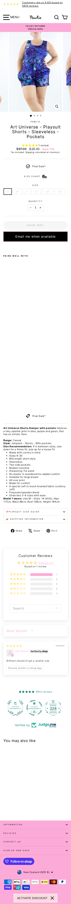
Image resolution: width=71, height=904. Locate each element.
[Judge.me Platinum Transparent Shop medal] (16, 708)
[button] (30, 145)
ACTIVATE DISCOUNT (32, 898)
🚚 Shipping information (25, 519)
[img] (14, 645)
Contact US (12, 842)
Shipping (29, 152)
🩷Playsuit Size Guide (22, 512)
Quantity (36, 201)
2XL (48, 191)
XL (36, 191)
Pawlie (35, 122)
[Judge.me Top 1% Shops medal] (54, 708)
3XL (60, 191)
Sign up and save (16, 850)
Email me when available (35, 236)
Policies (9, 833)
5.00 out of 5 (46, 563)
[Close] (52, 898)
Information (12, 824)
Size (35, 185)
